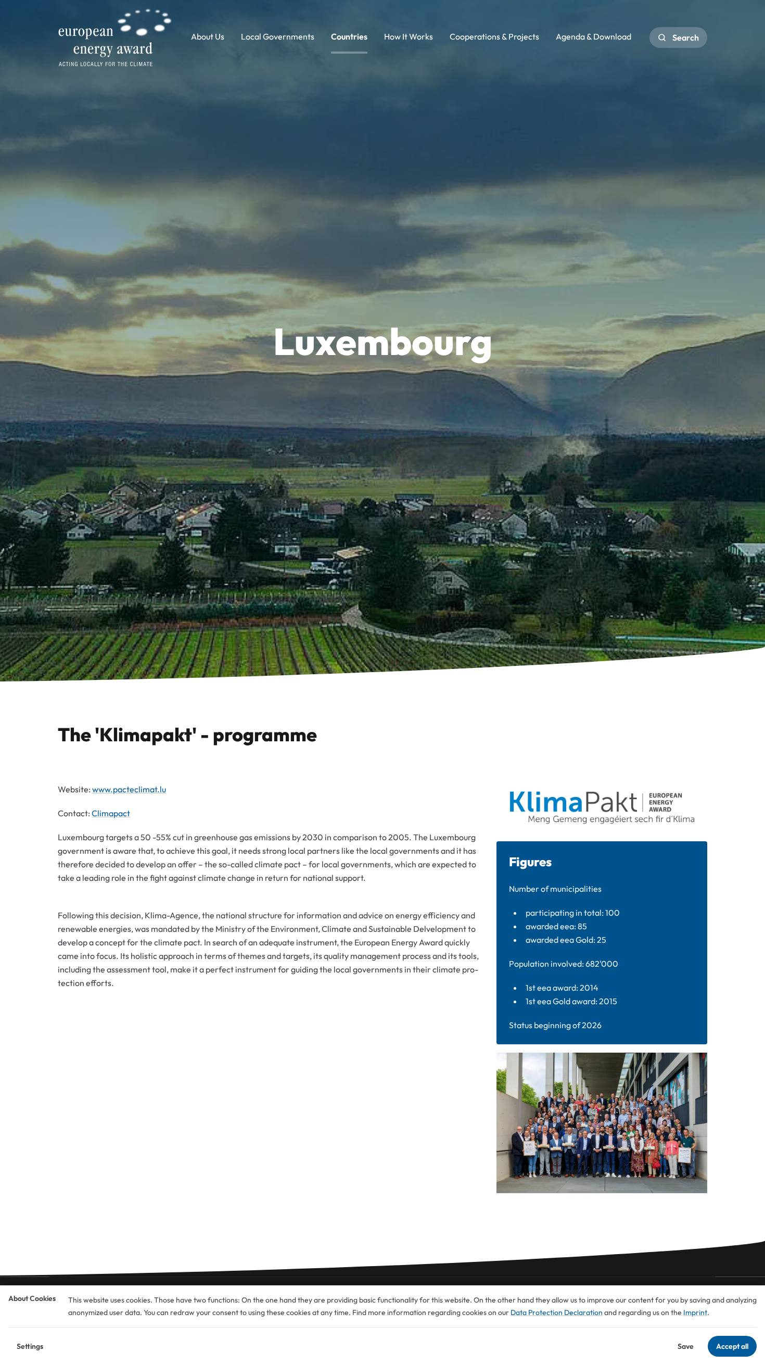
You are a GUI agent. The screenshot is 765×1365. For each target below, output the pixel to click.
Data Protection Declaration (557, 1312)
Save (686, 1346)
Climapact (111, 813)
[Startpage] (115, 37)
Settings (30, 1346)
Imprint (695, 1312)
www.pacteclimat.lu (129, 789)
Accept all (732, 1346)
